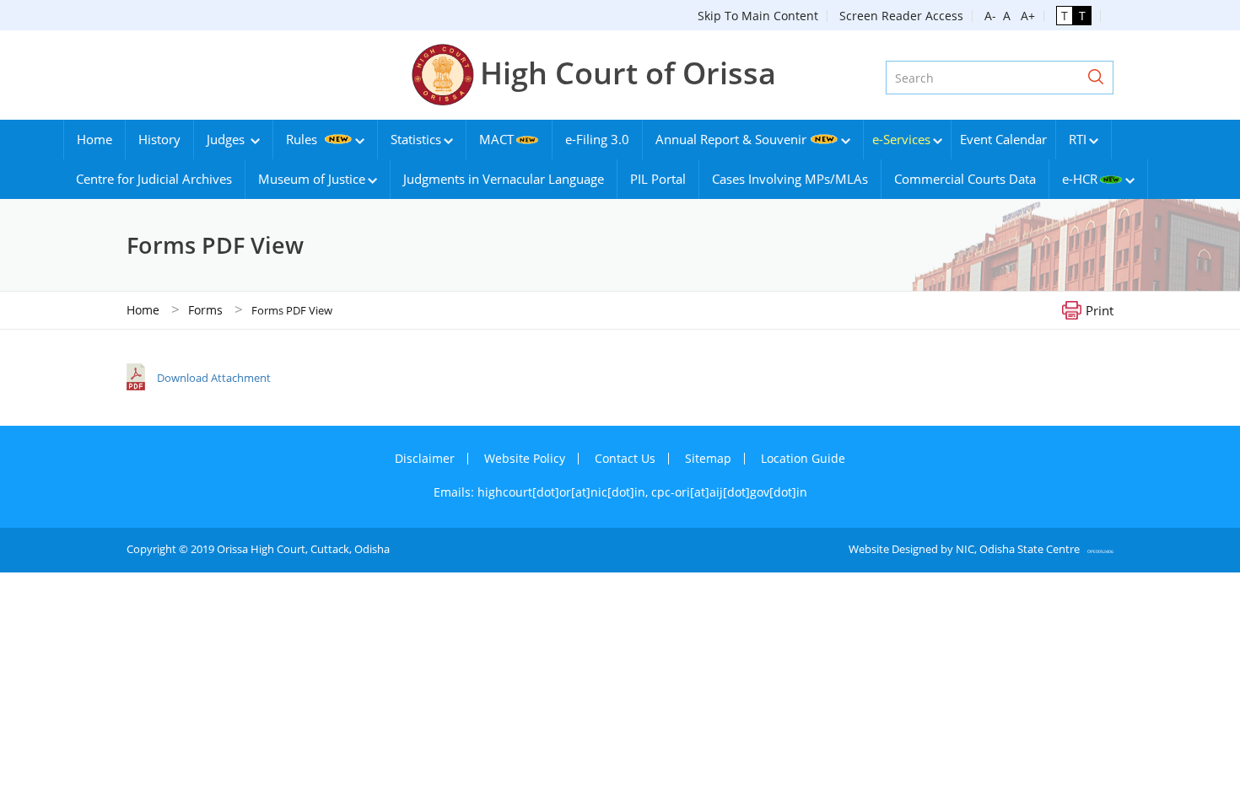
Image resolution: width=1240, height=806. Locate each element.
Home (94, 139)
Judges (227, 139)
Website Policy (524, 458)
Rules (303, 139)
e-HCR (1079, 178)
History (159, 139)
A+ (1024, 16)
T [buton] (1064, 16)
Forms (205, 310)
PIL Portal (658, 178)
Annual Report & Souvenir (730, 139)
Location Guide (803, 458)
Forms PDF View (291, 310)
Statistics (416, 139)
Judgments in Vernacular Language (503, 178)
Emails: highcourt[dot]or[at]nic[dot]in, (542, 492)
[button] (1096, 78)
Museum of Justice (311, 178)
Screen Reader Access (901, 16)
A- (990, 16)
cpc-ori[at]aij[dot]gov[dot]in (729, 492)
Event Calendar (1003, 139)
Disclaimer (425, 458)
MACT (496, 139)
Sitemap (708, 458)
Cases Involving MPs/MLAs (790, 178)
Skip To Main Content (758, 16)
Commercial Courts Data (965, 178)
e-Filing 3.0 (597, 139)
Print (1099, 309)
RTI (1077, 139)
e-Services (901, 139)
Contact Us (625, 458)
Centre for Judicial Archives (154, 178)
